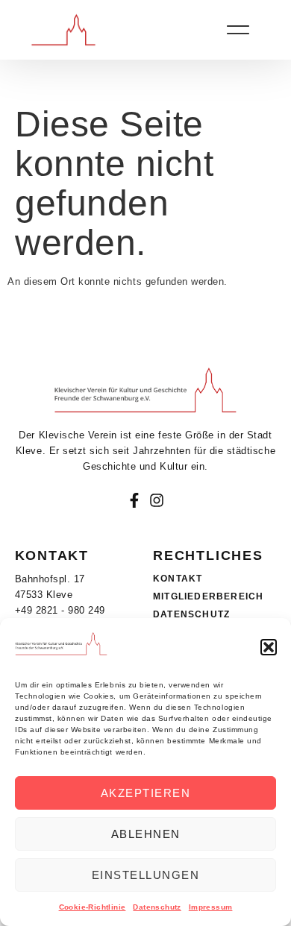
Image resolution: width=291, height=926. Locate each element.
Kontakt (177, 578)
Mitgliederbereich (208, 596)
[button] (268, 647)
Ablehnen (146, 834)
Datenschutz (157, 907)
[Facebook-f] (134, 500)
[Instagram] (156, 500)
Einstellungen (146, 875)
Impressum (211, 907)
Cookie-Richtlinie (92, 907)
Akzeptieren (146, 793)
